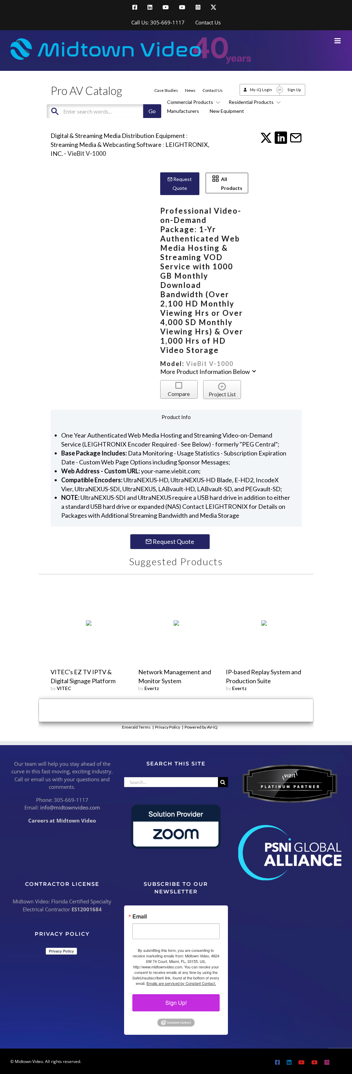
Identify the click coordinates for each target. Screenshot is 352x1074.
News (190, 90)
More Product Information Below (205, 371)
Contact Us (212, 90)
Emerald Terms (136, 727)
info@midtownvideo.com (70, 807)
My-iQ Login (261, 89)
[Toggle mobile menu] (338, 40)
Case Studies (166, 90)
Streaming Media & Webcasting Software (106, 144)
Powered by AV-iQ (201, 727)
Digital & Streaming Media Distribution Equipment (118, 135)
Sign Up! (176, 1003)
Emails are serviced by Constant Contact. (181, 983)
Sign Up (294, 89)
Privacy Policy (167, 727)
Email (139, 916)
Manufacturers (183, 111)
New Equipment (227, 111)
